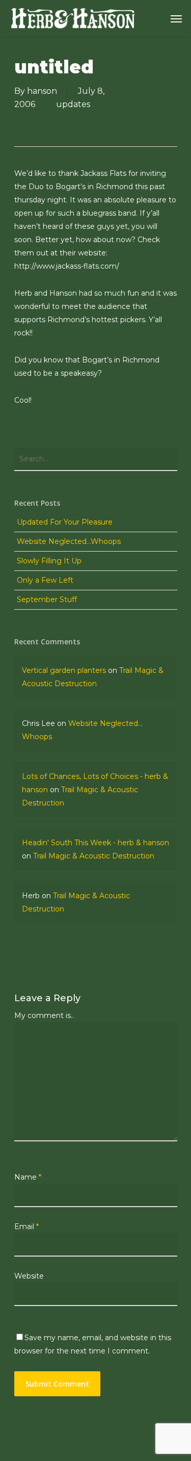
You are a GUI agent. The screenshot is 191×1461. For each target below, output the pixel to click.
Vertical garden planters (64, 670)
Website (29, 1276)
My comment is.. (44, 1015)
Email (26, 1226)
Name (27, 1177)
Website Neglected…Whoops (69, 541)
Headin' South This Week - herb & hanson (95, 842)
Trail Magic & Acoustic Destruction (93, 855)
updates (73, 104)
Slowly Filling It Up (49, 560)
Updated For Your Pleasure (65, 522)
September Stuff (47, 599)
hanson (42, 91)
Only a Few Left (45, 580)
